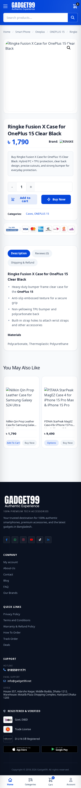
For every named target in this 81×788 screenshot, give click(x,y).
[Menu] (5, 6)
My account (10, 562)
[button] (68, 48)
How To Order (12, 632)
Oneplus (40, 32)
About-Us (9, 568)
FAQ (6, 587)
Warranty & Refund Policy (19, 626)
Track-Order (10, 639)
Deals (6, 645)
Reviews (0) (42, 253)
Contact (8, 574)
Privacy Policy (11, 614)
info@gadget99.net (19, 681)
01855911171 (16, 670)
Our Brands (10, 593)
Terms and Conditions (16, 620)
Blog (6, 580)
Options (51, 442)
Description (19, 253)
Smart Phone (22, 32)
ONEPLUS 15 (57, 32)
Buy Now (29, 442)
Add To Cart (13, 442)
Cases (29, 213)
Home (6, 32)
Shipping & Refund (22, 262)
